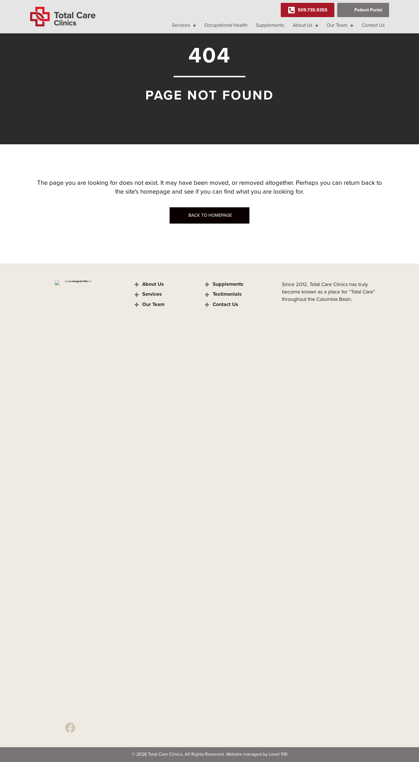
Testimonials (227, 294)
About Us (153, 284)
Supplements (228, 284)
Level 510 (278, 754)
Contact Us (225, 304)
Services (152, 294)
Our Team (153, 304)
